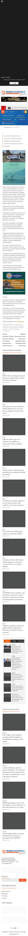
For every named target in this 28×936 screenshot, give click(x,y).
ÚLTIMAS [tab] (7, 641)
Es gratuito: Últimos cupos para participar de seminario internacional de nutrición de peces (8, 339)
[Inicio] (3, 112)
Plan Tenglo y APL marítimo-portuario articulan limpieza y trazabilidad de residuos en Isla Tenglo (17, 649)
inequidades (20, 327)
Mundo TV (22, 119)
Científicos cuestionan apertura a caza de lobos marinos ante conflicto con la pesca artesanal (13, 503)
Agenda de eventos (8, 115)
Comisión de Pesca (19, 324)
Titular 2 (13, 672)
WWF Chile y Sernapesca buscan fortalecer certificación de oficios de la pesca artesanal (14, 378)
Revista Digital (7, 119)
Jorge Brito (5, 329)
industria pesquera (13, 327)
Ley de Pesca (16, 329)
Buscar (5, 876)
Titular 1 (13, 655)
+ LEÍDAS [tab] (13, 641)
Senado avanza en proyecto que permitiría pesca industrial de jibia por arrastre (14, 472)
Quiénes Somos (7, 79)
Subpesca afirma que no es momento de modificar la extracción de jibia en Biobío (12, 441)
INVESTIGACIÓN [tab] (21, 641)
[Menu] (6, 112)
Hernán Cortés (6, 327)
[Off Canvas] (2, 1)
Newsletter (18, 79)
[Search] (23, 111)
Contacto (23, 79)
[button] (6, 112)
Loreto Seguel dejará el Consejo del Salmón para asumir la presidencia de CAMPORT (13, 836)
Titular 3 (13, 644)
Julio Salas (11, 329)
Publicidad (13, 79)
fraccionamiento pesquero (19, 325)
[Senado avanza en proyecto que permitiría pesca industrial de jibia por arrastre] (14, 457)
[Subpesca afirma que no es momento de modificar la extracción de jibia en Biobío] (14, 426)
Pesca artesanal (6, 330)
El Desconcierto (20, 321)
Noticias (11, 111)
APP (15, 119)
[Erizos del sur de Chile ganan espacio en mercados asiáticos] (14, 518)
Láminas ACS (20, 115)
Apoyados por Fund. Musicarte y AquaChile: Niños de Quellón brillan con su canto (19, 339)
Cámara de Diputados (9, 324)
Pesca (4, 373)
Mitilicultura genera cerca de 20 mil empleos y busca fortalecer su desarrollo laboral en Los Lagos (17, 677)
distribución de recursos (8, 325)
